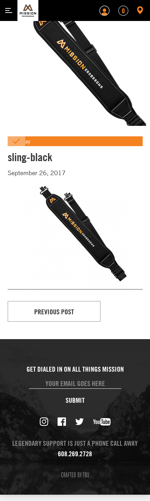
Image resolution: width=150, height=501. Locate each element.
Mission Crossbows (27, 10)
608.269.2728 (75, 453)
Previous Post (54, 311)
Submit (75, 400)
